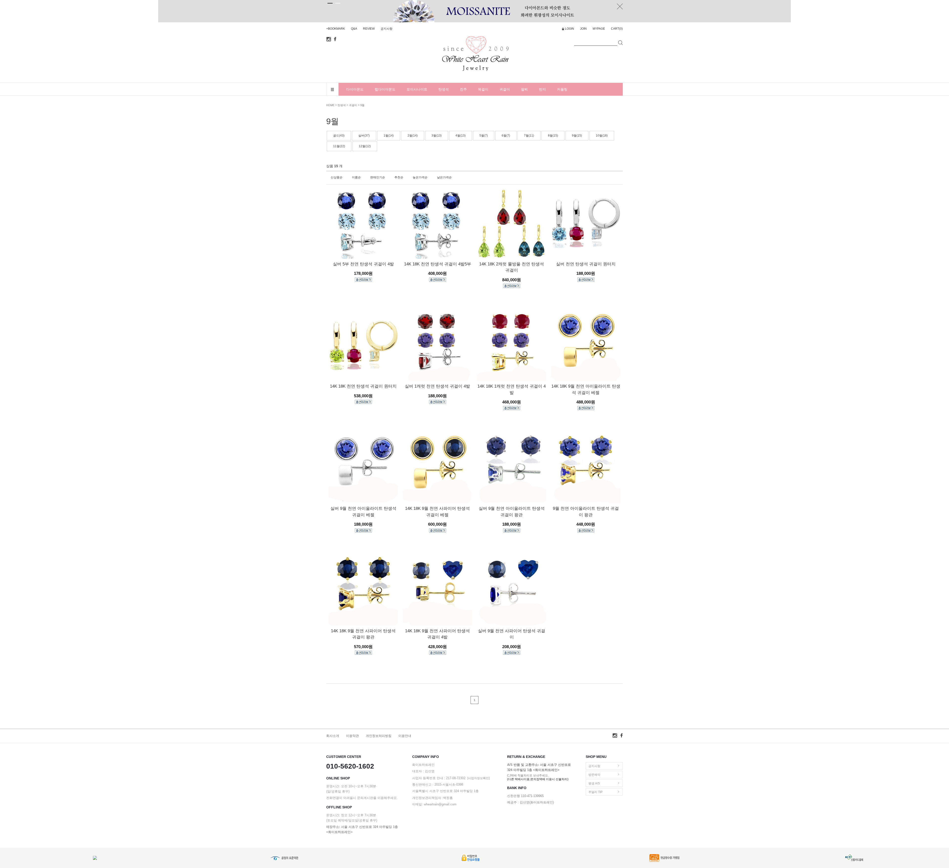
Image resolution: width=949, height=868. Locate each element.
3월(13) (436, 135)
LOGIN (569, 28)
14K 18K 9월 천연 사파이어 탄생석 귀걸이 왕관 (363, 634)
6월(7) (506, 135)
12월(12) (365, 146)
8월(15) (553, 135)
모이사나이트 (417, 89)
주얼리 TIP (595, 792)
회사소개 (332, 736)
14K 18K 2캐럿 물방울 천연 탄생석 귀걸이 (511, 267)
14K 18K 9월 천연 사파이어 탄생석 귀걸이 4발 (437, 634)
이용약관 (352, 736)
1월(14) (389, 135)
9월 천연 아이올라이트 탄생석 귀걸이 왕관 (586, 511)
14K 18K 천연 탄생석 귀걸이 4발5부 (437, 264)
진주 (463, 89)
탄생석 (443, 89)
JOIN (583, 28)
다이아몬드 (355, 89)
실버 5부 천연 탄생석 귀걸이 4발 (363, 264)
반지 (542, 89)
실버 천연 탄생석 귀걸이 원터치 (586, 264)
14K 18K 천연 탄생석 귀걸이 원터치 (363, 386)
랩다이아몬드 (385, 89)
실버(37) (364, 135)
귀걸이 (504, 89)
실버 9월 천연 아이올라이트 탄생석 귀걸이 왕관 (512, 511)
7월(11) (529, 135)
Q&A (354, 28)
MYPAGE (599, 28)
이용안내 (404, 736)
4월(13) (460, 135)
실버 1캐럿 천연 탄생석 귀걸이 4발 (437, 386)
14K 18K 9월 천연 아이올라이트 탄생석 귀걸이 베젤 (585, 389)
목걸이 (483, 89)
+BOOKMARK (335, 28)
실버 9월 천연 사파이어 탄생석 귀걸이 (511, 634)
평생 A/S (594, 783)
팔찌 (524, 89)
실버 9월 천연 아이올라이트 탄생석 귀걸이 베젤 (363, 511)
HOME (330, 105)
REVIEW (369, 28)
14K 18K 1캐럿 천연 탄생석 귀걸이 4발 (511, 389)
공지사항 (386, 28)
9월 (362, 105)
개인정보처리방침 (378, 736)
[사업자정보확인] (478, 778)
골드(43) (339, 135)
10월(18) (602, 135)
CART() (617, 28)
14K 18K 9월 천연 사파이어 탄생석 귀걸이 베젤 (437, 511)
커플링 (562, 89)
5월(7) (483, 135)
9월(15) (577, 135)
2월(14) (413, 135)
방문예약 (594, 774)
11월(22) (339, 146)
